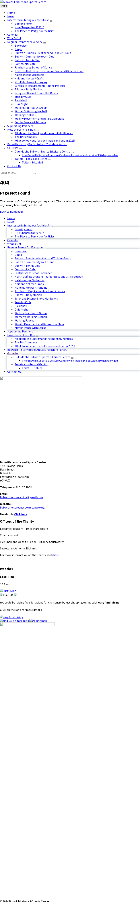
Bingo (18, 254)
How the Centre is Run (21, 335)
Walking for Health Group (31, 313)
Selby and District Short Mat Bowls (36, 298)
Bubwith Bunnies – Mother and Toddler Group (43, 258)
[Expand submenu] (51, 21)
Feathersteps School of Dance (33, 273)
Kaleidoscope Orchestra (29, 280)
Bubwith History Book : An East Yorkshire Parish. (37, 349)
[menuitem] (11, 12)
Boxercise (21, 251)
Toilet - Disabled (32, 368)
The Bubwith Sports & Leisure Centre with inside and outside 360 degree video (70, 360)
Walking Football (25, 320)
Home (11, 218)
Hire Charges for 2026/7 (29, 233)
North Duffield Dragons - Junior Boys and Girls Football (49, 276)
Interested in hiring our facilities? (28, 225)
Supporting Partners (20, 331)
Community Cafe (25, 269)
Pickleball (21, 306)
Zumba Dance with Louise (30, 328)
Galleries (12, 353)
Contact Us (14, 371)
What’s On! (14, 243)
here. (56, 555)
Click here (20, 514)
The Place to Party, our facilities (35, 236)
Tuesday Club (23, 302)
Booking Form (23, 229)
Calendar (12, 240)
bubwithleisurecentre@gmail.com (21, 497)
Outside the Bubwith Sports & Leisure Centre (42, 357)
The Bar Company (26, 342)
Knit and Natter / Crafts (29, 284)
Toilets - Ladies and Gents (31, 364)
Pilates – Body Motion (28, 295)
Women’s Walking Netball (31, 317)
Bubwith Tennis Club (27, 265)
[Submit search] (34, 173)
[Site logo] (23, 2)
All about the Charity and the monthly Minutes (44, 338)
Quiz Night (21, 309)
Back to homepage (12, 211)
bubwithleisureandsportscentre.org (22, 507)
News (10, 222)
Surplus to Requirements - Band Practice (40, 291)
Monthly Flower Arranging (31, 287)
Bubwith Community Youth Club (34, 262)
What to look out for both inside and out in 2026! (45, 346)
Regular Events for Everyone (25, 247)
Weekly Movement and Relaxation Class (39, 324)
